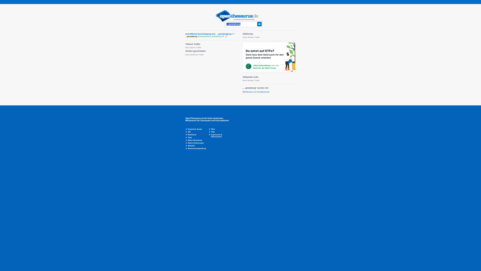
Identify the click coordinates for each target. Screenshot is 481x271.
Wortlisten (192, 135)
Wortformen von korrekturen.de (256, 92)
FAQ (213, 132)
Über (213, 129)
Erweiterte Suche (195, 129)
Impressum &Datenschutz (216, 136)
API (189, 132)
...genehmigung (224, 34)
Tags (190, 137)
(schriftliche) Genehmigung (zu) (200, 34)
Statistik (191, 146)
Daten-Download (195, 140)
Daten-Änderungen (196, 143)
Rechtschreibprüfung (197, 148)
